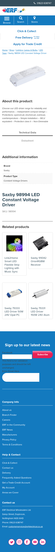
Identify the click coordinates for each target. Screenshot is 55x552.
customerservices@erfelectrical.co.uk (25, 526)
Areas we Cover (10, 492)
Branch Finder (9, 415)
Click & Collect (9, 462)
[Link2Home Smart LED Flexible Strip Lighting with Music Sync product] (14, 244)
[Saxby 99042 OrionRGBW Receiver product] (41, 244)
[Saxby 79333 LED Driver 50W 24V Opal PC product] (14, 295)
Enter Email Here (10, 371)
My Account (8, 487)
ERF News (7, 429)
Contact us (7, 467)
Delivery (6, 472)
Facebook (7, 352)
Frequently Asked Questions (16, 477)
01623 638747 (43, 3)
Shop (11, 50)
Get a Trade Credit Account (16, 482)
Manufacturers (9, 434)
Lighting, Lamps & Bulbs (27, 50)
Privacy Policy (9, 439)
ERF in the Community (13, 424)
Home (5, 50)
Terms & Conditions (12, 444)
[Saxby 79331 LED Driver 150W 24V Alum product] (41, 295)
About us (6, 410)
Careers (6, 419)
